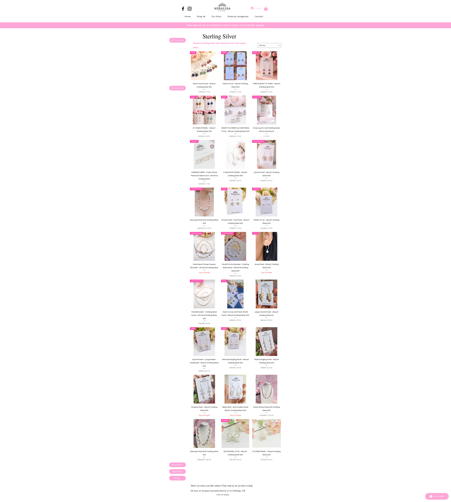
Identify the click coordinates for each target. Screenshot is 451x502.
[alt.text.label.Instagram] (189, 8)
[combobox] (269, 45)
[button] (266, 8)
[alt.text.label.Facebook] (183, 8)
